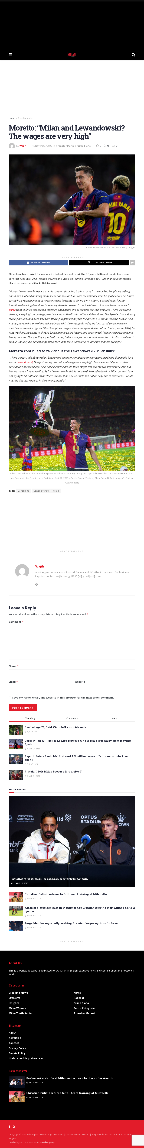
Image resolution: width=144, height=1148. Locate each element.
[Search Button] (133, 54)
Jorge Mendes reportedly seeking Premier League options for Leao (71, 923)
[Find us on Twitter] (14, 1127)
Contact (14, 1043)
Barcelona (24, 490)
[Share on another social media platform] (132, 262)
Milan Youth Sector (21, 1013)
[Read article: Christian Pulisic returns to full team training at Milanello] (16, 897)
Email (13, 681)
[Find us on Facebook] (9, 1127)
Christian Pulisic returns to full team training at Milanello (66, 894)
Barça (12, 309)
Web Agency (48, 1142)
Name (14, 666)
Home (12, 118)
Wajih (22, 145)
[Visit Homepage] (72, 54)
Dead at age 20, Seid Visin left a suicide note (55, 727)
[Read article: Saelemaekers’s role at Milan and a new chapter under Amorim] (72, 841)
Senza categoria (84, 1008)
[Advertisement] (72, 24)
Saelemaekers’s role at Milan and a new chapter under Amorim (49, 878)
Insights (14, 1003)
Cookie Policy (17, 1053)
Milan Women (17, 1008)
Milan (56, 490)
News (77, 992)
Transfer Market (26, 118)
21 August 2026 (20, 883)
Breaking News (18, 992)
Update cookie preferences (26, 1058)
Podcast (79, 998)
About (13, 1032)
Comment (16, 621)
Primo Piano (84, 145)
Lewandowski (24, 362)
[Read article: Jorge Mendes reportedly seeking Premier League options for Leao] (16, 926)
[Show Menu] (10, 54)
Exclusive (14, 998)
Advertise (15, 1038)
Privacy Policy (17, 1048)
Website (80, 681)
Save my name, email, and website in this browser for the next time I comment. (63, 697)
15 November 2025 (42, 145)
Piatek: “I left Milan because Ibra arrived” (53, 771)
